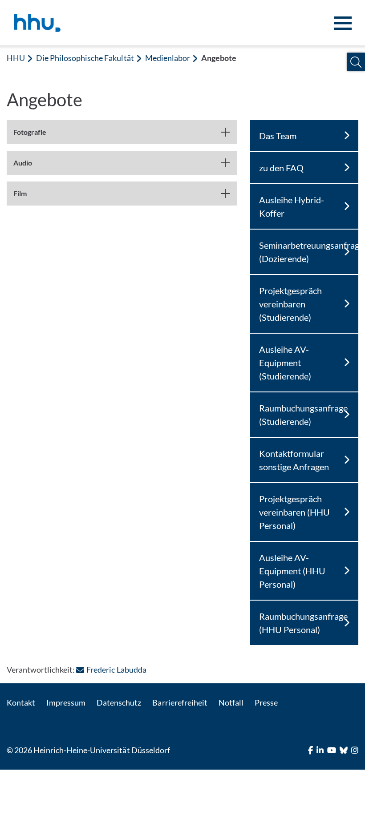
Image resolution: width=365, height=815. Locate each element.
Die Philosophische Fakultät (85, 58)
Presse (266, 702)
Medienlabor (167, 58)
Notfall (231, 702)
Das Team (277, 135)
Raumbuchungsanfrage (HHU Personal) (303, 623)
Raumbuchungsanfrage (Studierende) (303, 415)
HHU (16, 58)
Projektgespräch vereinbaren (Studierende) (290, 304)
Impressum (65, 702)
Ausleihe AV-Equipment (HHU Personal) (292, 570)
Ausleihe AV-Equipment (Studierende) (285, 362)
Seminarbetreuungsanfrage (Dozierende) (308, 252)
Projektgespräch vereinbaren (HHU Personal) (294, 512)
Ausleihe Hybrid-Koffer (291, 206)
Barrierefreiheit (179, 702)
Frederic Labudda (116, 669)
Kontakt (21, 702)
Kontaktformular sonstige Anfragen (294, 460)
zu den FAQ (281, 167)
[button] (356, 62)
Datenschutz (119, 702)
